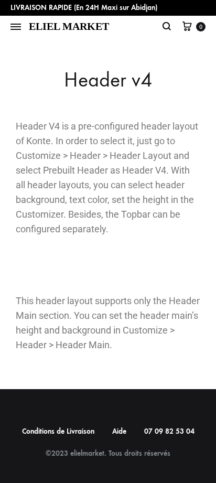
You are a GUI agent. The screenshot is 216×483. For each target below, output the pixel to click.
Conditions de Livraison (58, 431)
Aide (119, 431)
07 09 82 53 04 (169, 431)
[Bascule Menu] (15, 27)
